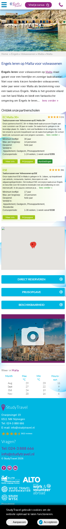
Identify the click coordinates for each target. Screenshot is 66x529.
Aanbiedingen (45, 161)
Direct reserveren (31, 279)
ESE (5, 170)
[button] (32, 245)
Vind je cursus (37, 4)
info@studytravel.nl (23, 427)
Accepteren (48, 522)
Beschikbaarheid (32, 304)
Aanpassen (17, 522)
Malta (49, 71)
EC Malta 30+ (11, 117)
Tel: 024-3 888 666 (12, 423)
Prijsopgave (27, 161)
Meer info (10, 161)
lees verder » (50, 100)
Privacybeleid (7, 504)
